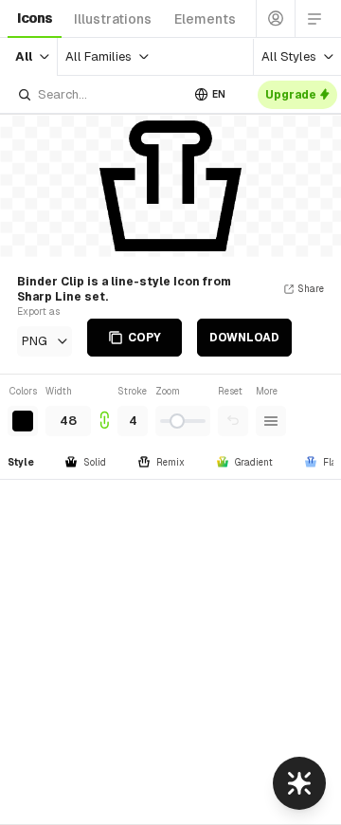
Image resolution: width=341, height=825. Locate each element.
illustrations (113, 19)
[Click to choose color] (23, 421)
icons (34, 18)
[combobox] (98, 94)
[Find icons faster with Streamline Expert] (299, 783)
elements (205, 19)
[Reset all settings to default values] (233, 421)
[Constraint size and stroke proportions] (104, 410)
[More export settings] (271, 421)
